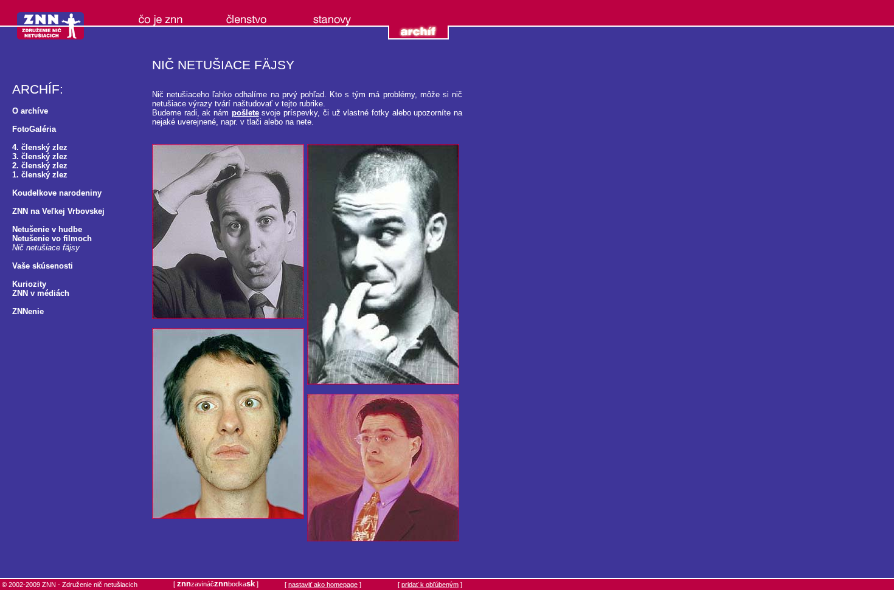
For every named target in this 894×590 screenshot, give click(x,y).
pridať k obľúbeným (430, 584)
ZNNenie (28, 311)
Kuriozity (29, 284)
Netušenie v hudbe (47, 229)
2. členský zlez (40, 165)
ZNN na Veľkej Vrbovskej (58, 211)
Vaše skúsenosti (42, 265)
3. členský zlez (40, 156)
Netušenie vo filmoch (52, 238)
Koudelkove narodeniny (57, 192)
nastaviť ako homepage (323, 584)
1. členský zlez (40, 174)
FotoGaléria (34, 129)
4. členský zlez (40, 147)
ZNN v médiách (40, 293)
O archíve (30, 110)
